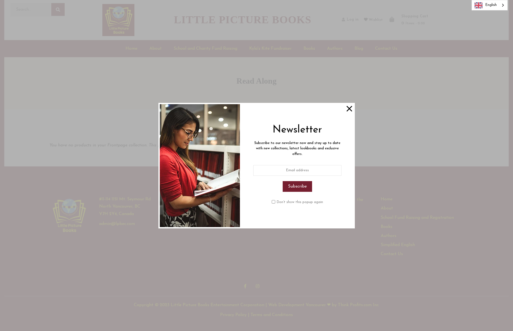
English (491, 5)
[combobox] (490, 5)
